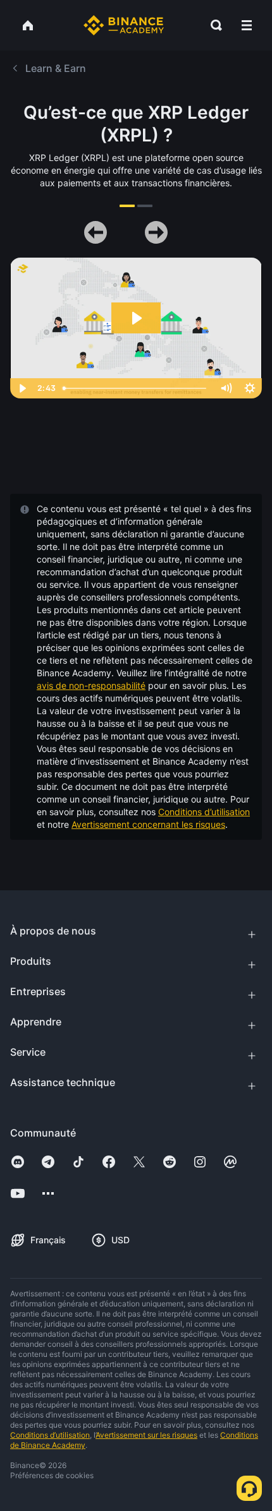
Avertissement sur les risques (146, 1435)
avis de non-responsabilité (91, 685)
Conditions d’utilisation (204, 811)
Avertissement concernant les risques (148, 824)
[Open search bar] (212, 25)
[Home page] (123, 25)
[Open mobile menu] (247, 25)
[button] (246, 25)
